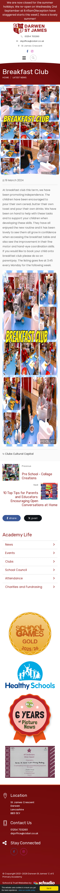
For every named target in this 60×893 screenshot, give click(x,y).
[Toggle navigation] (24, 58)
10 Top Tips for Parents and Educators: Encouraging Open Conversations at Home (30, 499)
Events (10, 553)
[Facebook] (27, 51)
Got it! (49, 888)
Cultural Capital (23, 454)
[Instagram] (32, 51)
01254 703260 (31, 36)
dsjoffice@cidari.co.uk (32, 41)
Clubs (8, 454)
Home (5, 77)
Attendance (14, 578)
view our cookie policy (26, 890)
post (34, 518)
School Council (16, 570)
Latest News (20, 77)
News (9, 545)
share (12, 518)
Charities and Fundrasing (23, 587)
